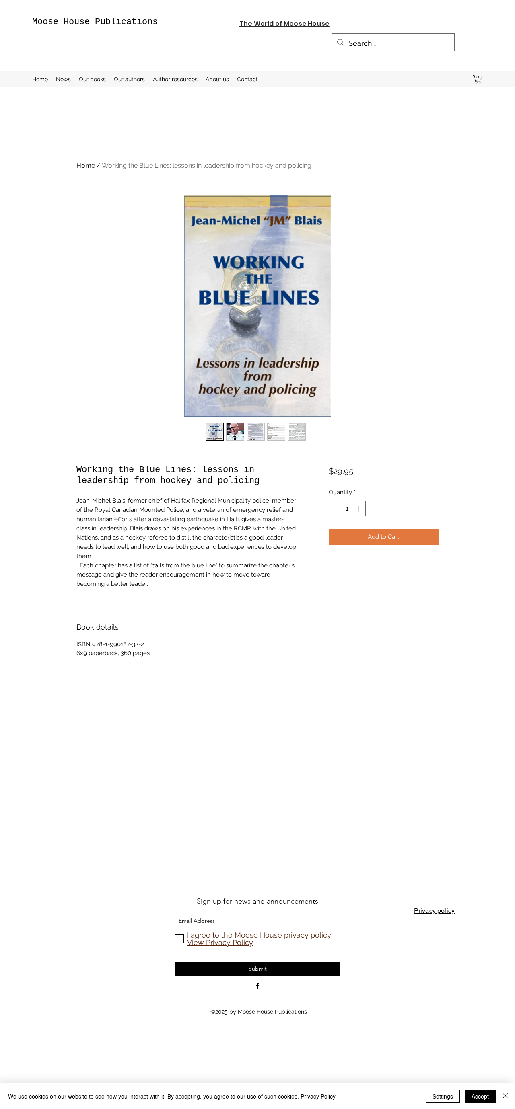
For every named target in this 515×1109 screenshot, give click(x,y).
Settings (443, 1096)
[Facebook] (257, 986)
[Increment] (359, 508)
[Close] (505, 1096)
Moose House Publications (95, 22)
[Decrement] (335, 508)
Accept (480, 1096)
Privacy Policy (318, 1096)
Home (85, 165)
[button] (478, 79)
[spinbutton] (347, 508)
